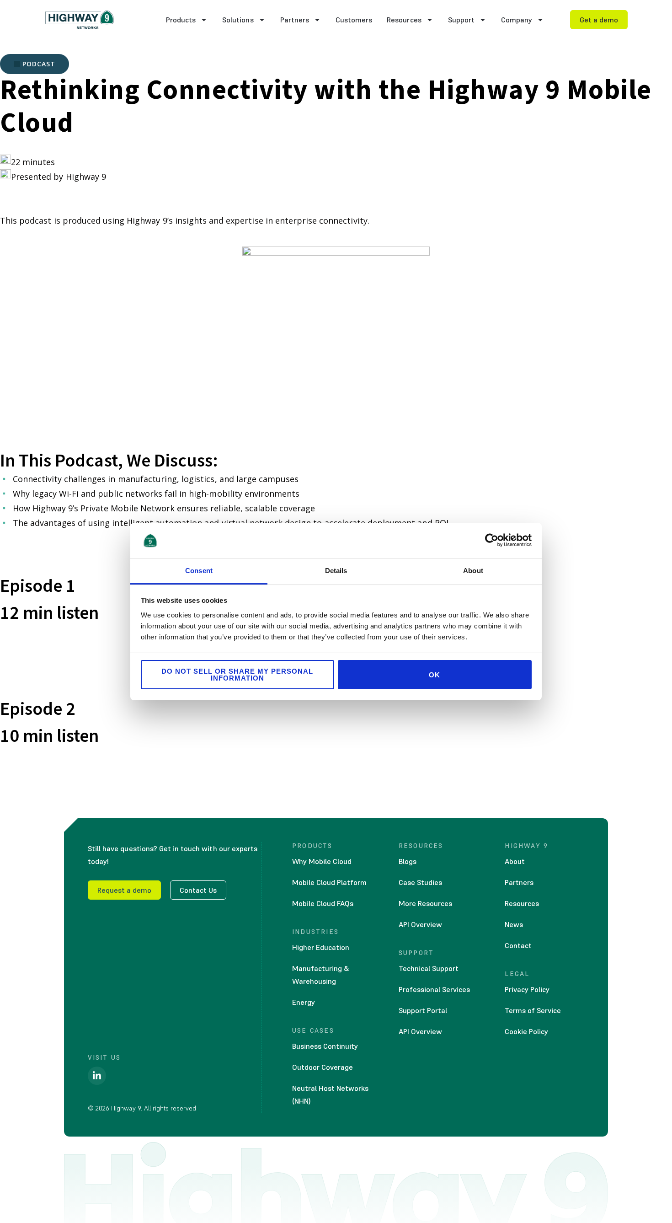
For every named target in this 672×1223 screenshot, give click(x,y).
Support (461, 19)
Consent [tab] (199, 570)
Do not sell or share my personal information (237, 674)
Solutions (237, 19)
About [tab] (473, 570)
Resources (404, 19)
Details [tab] (336, 570)
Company (516, 19)
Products (181, 19)
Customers (354, 19)
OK (434, 675)
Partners (294, 19)
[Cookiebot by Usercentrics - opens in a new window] (492, 540)
